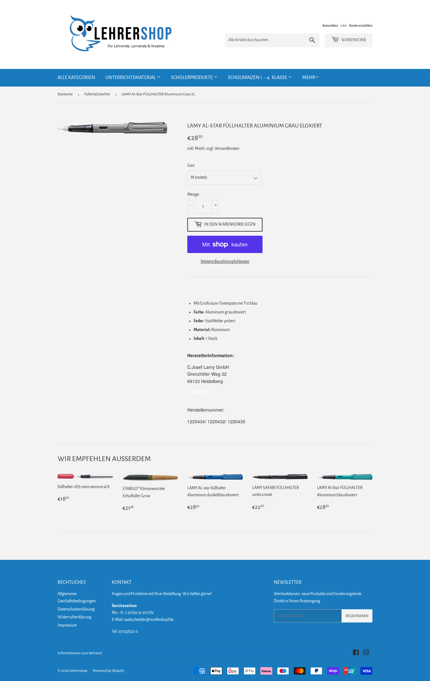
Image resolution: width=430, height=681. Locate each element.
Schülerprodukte (192, 77)
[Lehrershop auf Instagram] (366, 653)
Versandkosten (227, 148)
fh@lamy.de (199, 391)
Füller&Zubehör (97, 94)
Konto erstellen (360, 25)
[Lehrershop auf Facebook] (356, 653)
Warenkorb (353, 40)
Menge (193, 194)
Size (190, 165)
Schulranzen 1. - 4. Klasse (258, 77)
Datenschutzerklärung (76, 609)
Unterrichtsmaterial (131, 77)
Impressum (67, 625)
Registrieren (357, 616)
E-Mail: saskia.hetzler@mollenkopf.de (142, 619)
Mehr (308, 77)
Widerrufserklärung (74, 617)
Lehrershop (79, 671)
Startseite (65, 94)
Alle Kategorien (76, 77)
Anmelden (330, 25)
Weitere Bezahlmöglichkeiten (225, 261)
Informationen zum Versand (80, 653)
